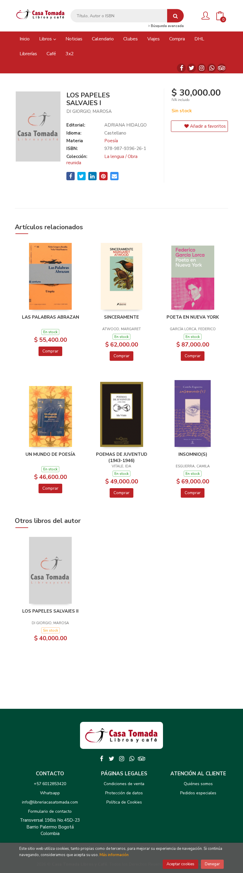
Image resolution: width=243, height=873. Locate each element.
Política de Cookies (124, 802)
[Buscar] (175, 16)
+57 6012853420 (50, 784)
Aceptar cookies (180, 864)
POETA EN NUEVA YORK (193, 317)
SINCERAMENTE (121, 317)
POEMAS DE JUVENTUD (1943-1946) (121, 457)
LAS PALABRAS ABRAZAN (50, 317)
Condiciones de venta (124, 784)
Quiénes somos (198, 784)
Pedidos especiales (198, 793)
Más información (114, 855)
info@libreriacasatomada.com (50, 802)
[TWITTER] (191, 68)
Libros (46, 39)
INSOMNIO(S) (192, 454)
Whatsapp (50, 793)
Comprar (50, 351)
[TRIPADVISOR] (221, 68)
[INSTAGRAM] (201, 68)
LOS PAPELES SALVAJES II (50, 611)
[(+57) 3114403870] (211, 68)
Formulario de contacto (50, 811)
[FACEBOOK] (181, 68)
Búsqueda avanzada (167, 26)
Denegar (212, 864)
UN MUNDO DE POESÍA (50, 454)
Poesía (111, 141)
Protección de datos (124, 793)
